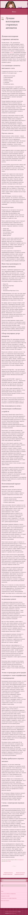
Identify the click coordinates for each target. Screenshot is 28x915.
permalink (9, 861)
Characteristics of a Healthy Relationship (8, 898)
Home (2, 891)
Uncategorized (20, 859)
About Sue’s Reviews (5, 900)
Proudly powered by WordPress (11, 911)
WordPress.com (13, 913)
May (2, 18)
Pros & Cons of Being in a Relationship (8, 893)
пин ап (11, 52)
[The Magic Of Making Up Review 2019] (11, 4)
